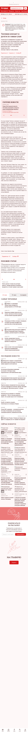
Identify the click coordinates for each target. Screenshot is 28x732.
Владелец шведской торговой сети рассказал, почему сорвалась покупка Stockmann (20, 481)
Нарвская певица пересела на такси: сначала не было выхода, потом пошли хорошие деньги (14, 314)
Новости (7, 310)
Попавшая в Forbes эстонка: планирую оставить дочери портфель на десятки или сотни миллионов (15, 322)
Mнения (3, 407)
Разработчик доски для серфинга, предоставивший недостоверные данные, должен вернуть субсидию (15, 331)
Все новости (4, 11)
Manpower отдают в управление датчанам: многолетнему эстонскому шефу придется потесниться (12, 362)
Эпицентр (11, 11)
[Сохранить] (26, 302)
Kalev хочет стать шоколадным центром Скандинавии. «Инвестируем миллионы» (14, 348)
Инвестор (17, 11)
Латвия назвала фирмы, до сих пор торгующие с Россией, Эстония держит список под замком (7, 481)
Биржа (2, 416)
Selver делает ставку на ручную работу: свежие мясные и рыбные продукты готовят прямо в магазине (12, 285)
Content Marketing (19, 494)
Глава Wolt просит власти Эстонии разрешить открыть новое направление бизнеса (11, 108)
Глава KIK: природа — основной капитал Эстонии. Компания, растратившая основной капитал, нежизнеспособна (12, 411)
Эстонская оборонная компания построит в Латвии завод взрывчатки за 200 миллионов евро (11, 371)
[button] (8, 534)
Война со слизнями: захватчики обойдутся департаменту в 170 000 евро (13, 305)
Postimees (7, 76)
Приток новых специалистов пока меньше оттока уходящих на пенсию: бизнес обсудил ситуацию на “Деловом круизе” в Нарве (14, 386)
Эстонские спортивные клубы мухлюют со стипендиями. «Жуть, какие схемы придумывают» (21, 442)
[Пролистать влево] (4, 115)
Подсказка (7, 301)
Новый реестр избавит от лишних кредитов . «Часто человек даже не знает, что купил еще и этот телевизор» (12, 395)
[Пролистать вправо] (24, 115)
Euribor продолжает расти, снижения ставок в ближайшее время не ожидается (13, 340)
